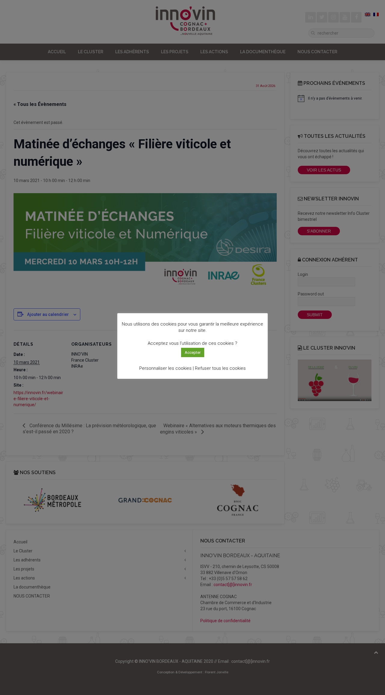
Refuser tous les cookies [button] (220, 368)
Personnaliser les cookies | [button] (166, 368)
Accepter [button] (193, 352)
